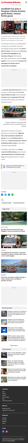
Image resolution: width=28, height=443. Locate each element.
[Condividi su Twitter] (6, 195)
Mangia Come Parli (6, 408)
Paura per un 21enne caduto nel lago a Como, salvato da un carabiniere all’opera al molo (13, 278)
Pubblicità (4, 421)
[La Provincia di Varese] (11, 2)
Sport (3, 399)
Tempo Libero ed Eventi (7, 400)
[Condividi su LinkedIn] (9, 195)
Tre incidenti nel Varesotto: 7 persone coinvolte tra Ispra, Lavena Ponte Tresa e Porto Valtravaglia (13, 254)
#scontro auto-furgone (19, 202)
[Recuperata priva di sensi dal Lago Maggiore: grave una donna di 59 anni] (14, 225)
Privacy (3, 423)
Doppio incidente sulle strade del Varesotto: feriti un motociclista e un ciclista (14, 124)
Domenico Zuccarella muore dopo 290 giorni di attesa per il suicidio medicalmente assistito (17, 370)
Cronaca (3, 250)
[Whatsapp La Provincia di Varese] (12, 195)
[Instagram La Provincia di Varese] (7, 432)
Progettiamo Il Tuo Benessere (8, 410)
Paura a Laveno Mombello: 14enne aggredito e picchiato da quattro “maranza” (17, 354)
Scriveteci (4, 419)
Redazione (4, 418)
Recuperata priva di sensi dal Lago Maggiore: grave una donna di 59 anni (13, 230)
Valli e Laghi (4, 227)
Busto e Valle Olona (8, 4)
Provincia (4, 395)
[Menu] (26, 2)
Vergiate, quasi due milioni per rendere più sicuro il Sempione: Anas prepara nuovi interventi (16, 321)
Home (2, 4)
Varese (3, 391)
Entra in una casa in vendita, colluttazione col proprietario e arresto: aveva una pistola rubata (16, 329)
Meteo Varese (14, 345)
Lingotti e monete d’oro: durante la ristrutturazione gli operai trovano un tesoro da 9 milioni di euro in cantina (17, 314)
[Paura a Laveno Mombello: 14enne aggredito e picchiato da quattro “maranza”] (4, 357)
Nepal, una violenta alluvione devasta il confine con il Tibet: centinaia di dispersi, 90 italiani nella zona (16, 363)
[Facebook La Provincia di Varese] (2, 195)
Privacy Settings (11, 441)
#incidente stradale (6, 202)
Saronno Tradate (5, 397)
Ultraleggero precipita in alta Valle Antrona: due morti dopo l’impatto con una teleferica (17, 379)
